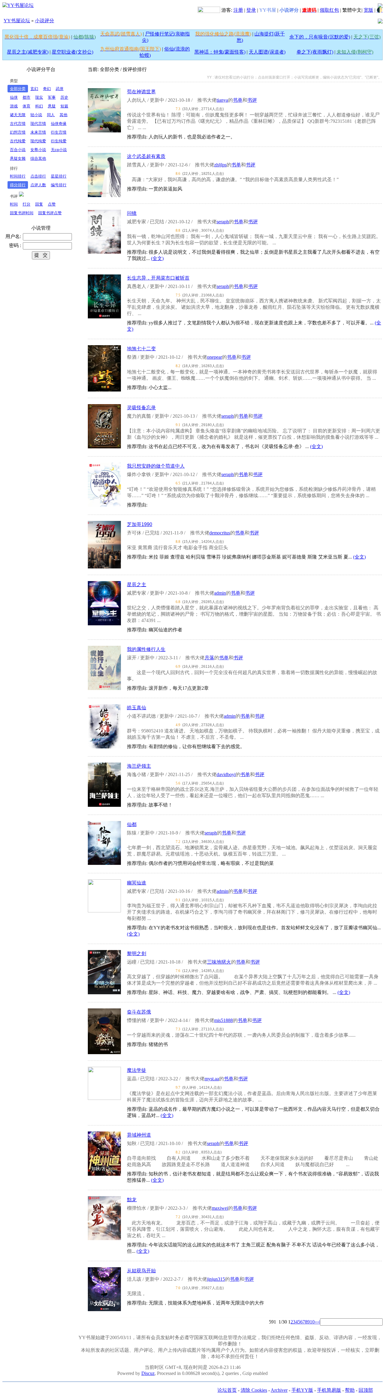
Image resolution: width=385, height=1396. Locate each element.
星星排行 (58, 176)
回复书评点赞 (50, 213)
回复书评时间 (21, 213)
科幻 (39, 106)
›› (316, 1321)
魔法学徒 (136, 1070)
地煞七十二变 (141, 348)
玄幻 (34, 88)
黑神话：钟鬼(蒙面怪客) (219, 51)
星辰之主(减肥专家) (27, 51)
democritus (219, 532)
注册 (238, 10)
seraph (223, 221)
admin (220, 593)
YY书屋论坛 (17, 20)
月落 (209, 657)
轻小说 (36, 115)
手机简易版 (329, 1390)
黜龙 (132, 1199)
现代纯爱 (38, 141)
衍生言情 (58, 132)
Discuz (148, 1373)
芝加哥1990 (139, 524)
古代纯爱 (18, 141)
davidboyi (226, 774)
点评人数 (38, 185)
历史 (64, 97)
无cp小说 (59, 149)
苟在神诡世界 (141, 91)
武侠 (59, 88)
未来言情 (38, 132)
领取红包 (329, 10)
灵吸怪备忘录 (141, 407)
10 (312, 1321)
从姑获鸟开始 (141, 1270)
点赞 (52, 204)
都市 (26, 97)
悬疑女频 (18, 158)
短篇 (64, 106)
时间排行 (18, 176)
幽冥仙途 (136, 882)
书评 (252, 100)
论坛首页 (227, 1390)
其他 (63, 115)
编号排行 (58, 185)
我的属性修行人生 (146, 649)
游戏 (14, 106)
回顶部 (366, 1390)
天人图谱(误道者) (267, 51)
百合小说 (18, 149)
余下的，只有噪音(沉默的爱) (319, 36)
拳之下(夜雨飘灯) (315, 51)
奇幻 (47, 88)
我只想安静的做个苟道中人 (156, 466)
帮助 (350, 1390)
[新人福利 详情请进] (209, 10)
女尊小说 (38, 149)
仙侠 (14, 97)
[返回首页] (18, 5)
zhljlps (220, 164)
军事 (52, 97)
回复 (39, 204)
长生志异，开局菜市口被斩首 (158, 277)
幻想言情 (18, 132)
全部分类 (18, 88)
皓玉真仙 (136, 707)
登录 (251, 10)
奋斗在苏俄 (139, 1011)
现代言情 (38, 123)
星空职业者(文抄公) (72, 51)
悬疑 (52, 106)
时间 (14, 204)
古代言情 (18, 123)
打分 (26, 204)
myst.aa (212, 1078)
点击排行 (38, 176)
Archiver (279, 1390)
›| (319, 1321)
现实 (39, 97)
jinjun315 (216, 1279)
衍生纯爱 (58, 141)
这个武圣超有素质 (146, 156)
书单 (237, 100)
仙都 (132, 824)
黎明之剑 (136, 953)
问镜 (132, 213)
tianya (222, 100)
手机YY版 (302, 1390)
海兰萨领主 (139, 766)
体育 (26, 106)
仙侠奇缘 (58, 123)
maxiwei (220, 1208)
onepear (214, 357)
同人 (51, 115)
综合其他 (38, 158)
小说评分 (44, 20)
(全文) (157, 258)
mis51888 (223, 1020)
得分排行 (18, 185)
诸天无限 (18, 115)
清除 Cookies (254, 1390)
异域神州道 (139, 1135)
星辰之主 (136, 584)
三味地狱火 (219, 961)
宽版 (368, 10)
